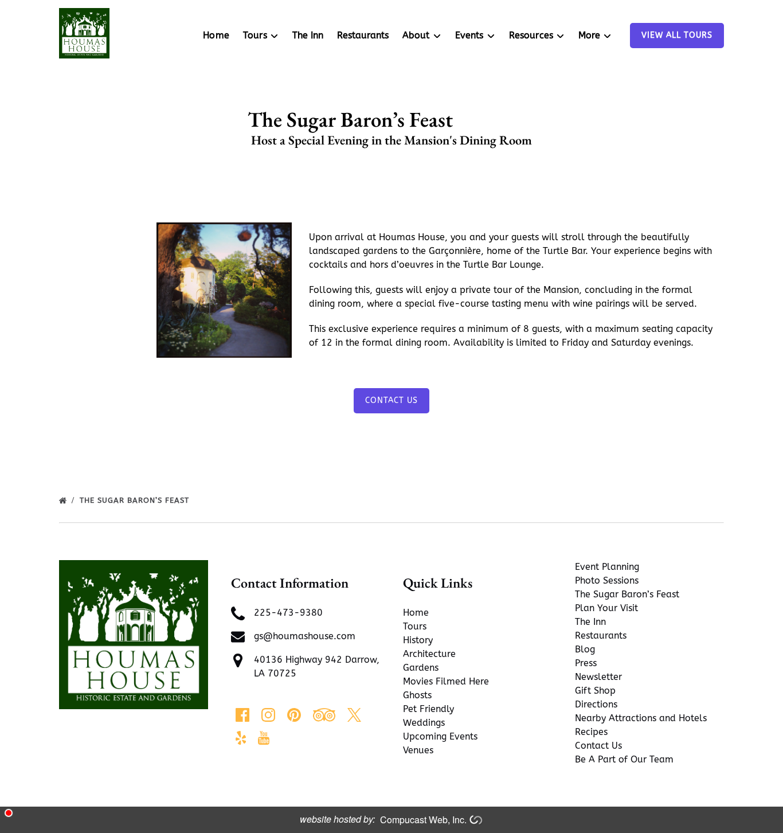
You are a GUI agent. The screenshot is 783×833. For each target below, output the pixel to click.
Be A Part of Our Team (624, 759)
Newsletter (598, 676)
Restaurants (363, 35)
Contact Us (391, 400)
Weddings (424, 722)
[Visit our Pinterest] (294, 715)
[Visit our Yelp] (241, 738)
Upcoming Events (440, 736)
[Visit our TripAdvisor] (324, 715)
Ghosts (417, 695)
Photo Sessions (607, 580)
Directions (596, 704)
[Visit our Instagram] (268, 715)
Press (586, 663)
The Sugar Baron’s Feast (627, 594)
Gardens (421, 667)
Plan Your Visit (606, 608)
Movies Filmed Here (446, 681)
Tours (414, 626)
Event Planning (607, 566)
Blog (585, 649)
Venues (418, 750)
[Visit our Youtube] (263, 738)
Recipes (591, 731)
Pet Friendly (428, 708)
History (418, 640)
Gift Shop (595, 690)
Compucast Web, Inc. (423, 819)
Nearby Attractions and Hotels (641, 718)
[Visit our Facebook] (242, 715)
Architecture (429, 653)
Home (216, 35)
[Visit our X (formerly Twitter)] (354, 715)
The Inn (307, 35)
